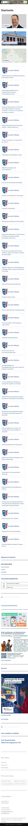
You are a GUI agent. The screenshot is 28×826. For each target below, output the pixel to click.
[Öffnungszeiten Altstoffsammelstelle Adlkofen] (11, 216)
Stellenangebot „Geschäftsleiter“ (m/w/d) (12, 154)
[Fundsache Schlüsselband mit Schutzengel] (11, 191)
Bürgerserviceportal (10, 43)
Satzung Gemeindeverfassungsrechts (11, 284)
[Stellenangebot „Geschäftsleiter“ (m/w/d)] (11, 150)
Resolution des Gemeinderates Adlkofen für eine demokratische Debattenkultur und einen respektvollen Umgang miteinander (13, 503)
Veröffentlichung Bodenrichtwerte (10, 337)
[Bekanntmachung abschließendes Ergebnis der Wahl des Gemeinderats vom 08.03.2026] (11, 392)
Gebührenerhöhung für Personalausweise (12, 444)
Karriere (4, 668)
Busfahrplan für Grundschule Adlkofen (11, 531)
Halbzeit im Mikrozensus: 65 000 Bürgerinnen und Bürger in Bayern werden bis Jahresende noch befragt (13, 269)
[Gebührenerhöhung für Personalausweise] (11, 440)
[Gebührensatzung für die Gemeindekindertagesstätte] (11, 346)
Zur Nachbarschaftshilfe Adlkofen (9, 605)
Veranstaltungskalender (9, 579)
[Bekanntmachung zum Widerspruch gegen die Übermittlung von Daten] (11, 71)
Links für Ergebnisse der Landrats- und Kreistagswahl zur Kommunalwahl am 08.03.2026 (11, 429)
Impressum (4, 762)
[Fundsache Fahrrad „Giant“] (11, 292)
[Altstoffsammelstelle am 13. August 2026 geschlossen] (11, 135)
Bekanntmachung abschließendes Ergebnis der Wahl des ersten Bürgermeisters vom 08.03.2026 (12, 413)
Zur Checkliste (4, 719)
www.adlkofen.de (5, 813)
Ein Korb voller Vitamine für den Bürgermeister (13, 310)
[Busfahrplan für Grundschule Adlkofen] (11, 526)
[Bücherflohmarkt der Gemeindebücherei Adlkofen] (11, 482)
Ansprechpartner (5, 567)
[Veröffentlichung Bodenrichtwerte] (11, 333)
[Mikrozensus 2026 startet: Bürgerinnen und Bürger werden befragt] (11, 453)
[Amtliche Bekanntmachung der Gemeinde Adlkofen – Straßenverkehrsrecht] (11, 120)
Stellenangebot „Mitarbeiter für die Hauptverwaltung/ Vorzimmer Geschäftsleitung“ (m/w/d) (10, 92)
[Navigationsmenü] (25, 2)
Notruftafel (3, 572)
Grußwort (6, 26)
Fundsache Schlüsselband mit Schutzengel (12, 195)
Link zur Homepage (6, 660)
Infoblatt (3, 569)
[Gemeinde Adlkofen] (5, 2)
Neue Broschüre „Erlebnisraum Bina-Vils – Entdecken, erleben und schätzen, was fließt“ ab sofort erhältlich (13, 252)
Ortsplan (6, 60)
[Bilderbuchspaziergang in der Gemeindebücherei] (11, 163)
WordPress (19, 824)
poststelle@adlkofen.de (6, 811)
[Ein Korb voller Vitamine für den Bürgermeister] (11, 305)
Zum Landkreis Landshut (10, 733)
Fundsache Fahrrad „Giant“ (8, 297)
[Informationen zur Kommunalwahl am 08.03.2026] (11, 467)
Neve (7, 824)
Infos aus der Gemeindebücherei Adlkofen (12, 182)
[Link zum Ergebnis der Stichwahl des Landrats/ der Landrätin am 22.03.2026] (11, 377)
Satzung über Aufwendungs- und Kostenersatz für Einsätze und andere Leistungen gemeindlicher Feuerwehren (13, 236)
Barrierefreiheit (4, 767)
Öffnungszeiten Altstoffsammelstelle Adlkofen (13, 221)
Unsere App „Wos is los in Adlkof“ (10, 518)
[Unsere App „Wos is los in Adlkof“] (11, 513)
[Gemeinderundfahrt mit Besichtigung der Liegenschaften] (11, 318)
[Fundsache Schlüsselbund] (11, 204)
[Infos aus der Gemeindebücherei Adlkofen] (11, 178)
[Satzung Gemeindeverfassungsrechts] (11, 279)
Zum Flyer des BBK (6, 715)
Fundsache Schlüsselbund (8, 208)
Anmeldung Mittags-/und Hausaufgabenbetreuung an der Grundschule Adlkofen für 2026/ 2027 (13, 367)
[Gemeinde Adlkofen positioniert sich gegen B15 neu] (11, 539)
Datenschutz (4, 765)
